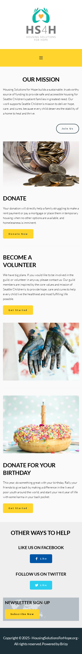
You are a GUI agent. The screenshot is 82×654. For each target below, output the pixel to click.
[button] (41, 58)
